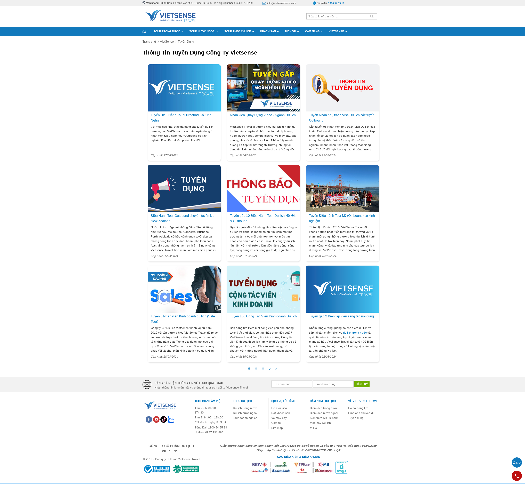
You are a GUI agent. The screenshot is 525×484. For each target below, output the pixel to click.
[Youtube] (156, 419)
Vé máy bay (279, 417)
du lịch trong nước (355, 332)
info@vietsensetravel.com (281, 3)
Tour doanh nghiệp (245, 417)
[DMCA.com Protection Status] (341, 467)
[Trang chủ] (144, 31)
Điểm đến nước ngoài (324, 413)
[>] (270, 369)
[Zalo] (171, 419)
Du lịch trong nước (245, 408)
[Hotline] (517, 476)
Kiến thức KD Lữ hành (324, 417)
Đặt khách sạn (280, 413)
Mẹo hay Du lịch (320, 422)
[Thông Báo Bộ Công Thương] (157, 469)
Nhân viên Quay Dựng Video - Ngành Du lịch (263, 115)
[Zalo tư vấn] (517, 462)
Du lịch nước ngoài (245, 413)
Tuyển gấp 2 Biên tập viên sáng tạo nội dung (341, 316)
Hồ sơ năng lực (358, 408)
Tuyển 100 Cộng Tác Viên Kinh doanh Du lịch (263, 316)
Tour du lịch (242, 401)
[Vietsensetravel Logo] (160, 405)
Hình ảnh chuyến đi (360, 413)
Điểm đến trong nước (324, 408)
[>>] (276, 369)
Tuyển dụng (356, 417)
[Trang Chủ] (170, 15)
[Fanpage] (149, 419)
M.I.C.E (315, 427)
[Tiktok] (163, 419)
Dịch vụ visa (279, 408)
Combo (276, 422)
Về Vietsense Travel (363, 401)
